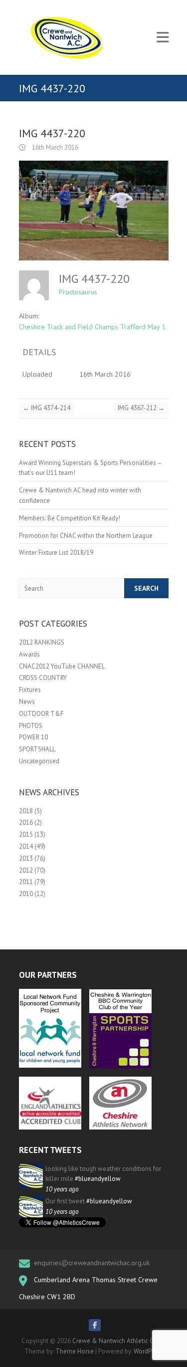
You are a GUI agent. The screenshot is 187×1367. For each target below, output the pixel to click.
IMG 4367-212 (141, 408)
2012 (26, 870)
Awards (29, 654)
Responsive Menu (163, 37)
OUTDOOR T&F (41, 713)
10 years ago (61, 1189)
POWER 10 (33, 737)
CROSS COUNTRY (43, 678)
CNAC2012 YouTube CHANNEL (62, 666)
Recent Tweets (50, 1149)
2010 (26, 894)
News (27, 701)
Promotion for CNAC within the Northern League (86, 535)
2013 (26, 858)
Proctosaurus (78, 291)
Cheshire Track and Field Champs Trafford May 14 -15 (100, 326)
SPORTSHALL (37, 749)
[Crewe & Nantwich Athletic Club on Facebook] (95, 1325)
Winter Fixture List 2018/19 (56, 552)
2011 (26, 882)
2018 (26, 811)
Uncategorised (39, 761)
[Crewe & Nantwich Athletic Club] (69, 37)
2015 (26, 834)
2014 (26, 846)
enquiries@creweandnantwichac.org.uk (92, 1262)
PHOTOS (30, 725)
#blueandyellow (98, 1178)
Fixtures (30, 689)
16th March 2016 (54, 147)
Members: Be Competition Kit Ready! (69, 518)
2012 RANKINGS (41, 642)
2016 (26, 822)
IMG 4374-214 (46, 408)
